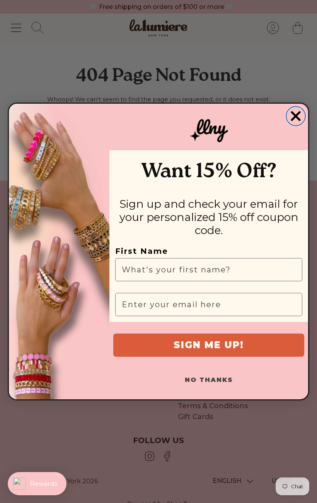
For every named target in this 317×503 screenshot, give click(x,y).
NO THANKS (209, 379)
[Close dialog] (295, 116)
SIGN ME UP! (209, 345)
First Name (141, 251)
